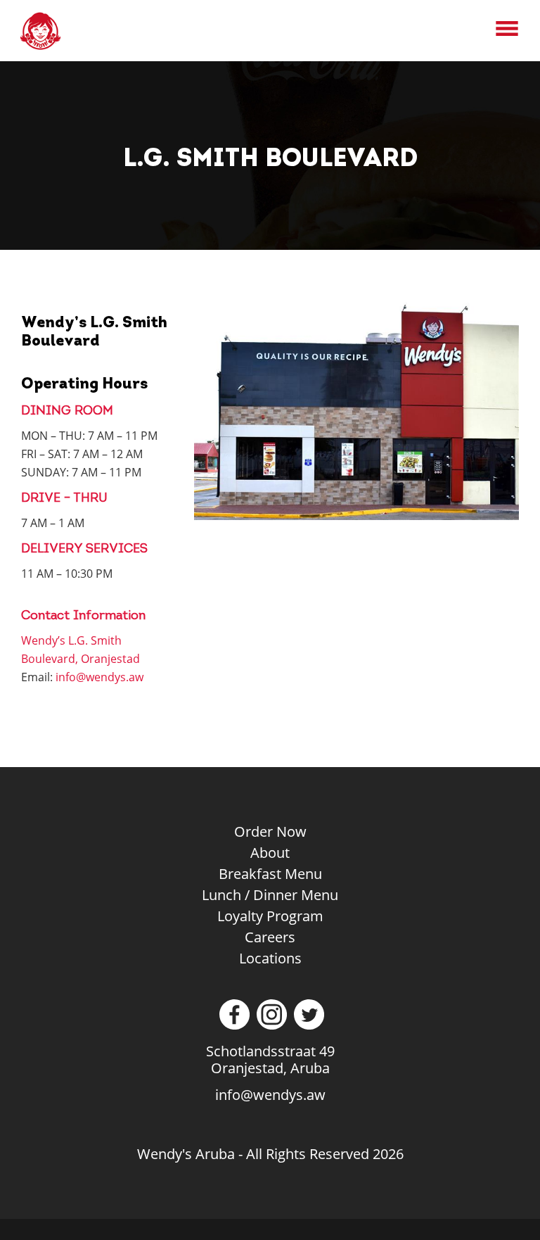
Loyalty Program (270, 915)
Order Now (270, 831)
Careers (270, 937)
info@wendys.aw (99, 677)
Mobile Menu (507, 28)
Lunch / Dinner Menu (270, 894)
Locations (270, 958)
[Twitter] (307, 1024)
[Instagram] (270, 1024)
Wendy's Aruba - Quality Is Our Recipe (56, 31)
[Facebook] (233, 1024)
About (270, 852)
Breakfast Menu (270, 873)
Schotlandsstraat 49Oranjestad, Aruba (270, 1059)
